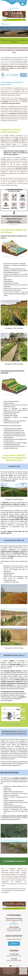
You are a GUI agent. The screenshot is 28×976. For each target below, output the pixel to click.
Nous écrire (14, 943)
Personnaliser (23, 973)
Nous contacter (14, 8)
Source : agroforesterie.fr (14, 724)
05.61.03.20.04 (14, 924)
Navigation (6, 24)
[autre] (14, 3)
